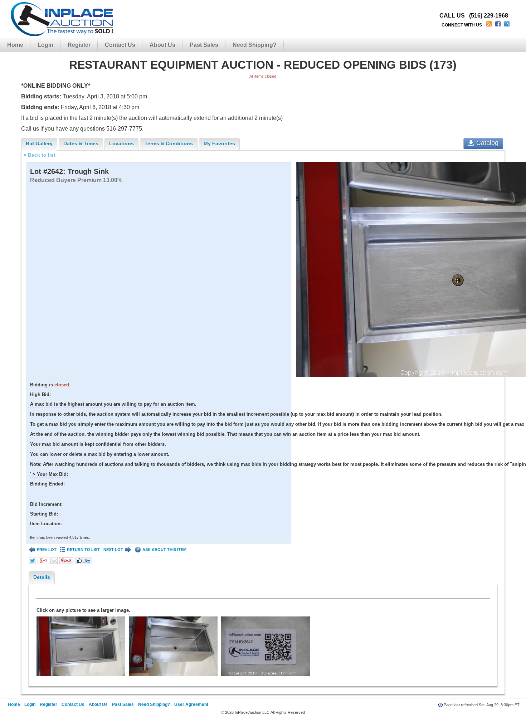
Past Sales (204, 45)
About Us (162, 45)
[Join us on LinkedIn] (507, 25)
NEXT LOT (113, 549)
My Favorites (219, 143)
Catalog (487, 142)
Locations (121, 143)
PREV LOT (47, 549)
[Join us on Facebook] (498, 25)
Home (15, 45)
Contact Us (120, 45)
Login (45, 45)
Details (41, 577)
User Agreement (191, 704)
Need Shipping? (255, 45)
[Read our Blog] (489, 25)
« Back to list (39, 155)
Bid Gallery (39, 143)
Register (79, 45)
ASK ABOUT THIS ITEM (164, 549)
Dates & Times (80, 143)
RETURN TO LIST (83, 549)
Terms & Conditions (169, 143)
